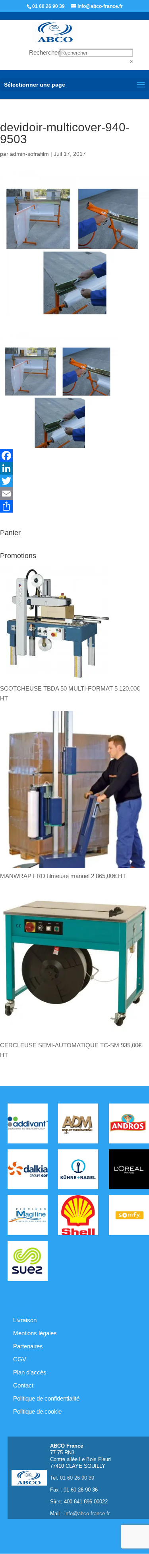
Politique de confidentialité (46, 1398)
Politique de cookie (37, 1411)
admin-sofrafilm (29, 154)
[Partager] (74, 506)
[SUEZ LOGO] (28, 1262)
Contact (23, 1385)
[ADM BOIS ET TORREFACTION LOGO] (78, 1125)
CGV (19, 1359)
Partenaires (28, 1346)
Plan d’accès (29, 1372)
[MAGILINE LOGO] (28, 1216)
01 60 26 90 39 (48, 6)
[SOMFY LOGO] (129, 1216)
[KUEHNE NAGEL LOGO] (78, 1170)
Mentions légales (35, 1333)
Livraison (25, 1320)
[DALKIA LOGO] (28, 1170)
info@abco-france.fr (87, 1513)
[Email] (74, 493)
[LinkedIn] (74, 468)
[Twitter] (74, 481)
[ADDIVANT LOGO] (28, 1125)
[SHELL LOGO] (78, 1216)
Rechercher (44, 52)
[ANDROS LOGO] (129, 1125)
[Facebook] (74, 455)
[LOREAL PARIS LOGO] (129, 1170)
